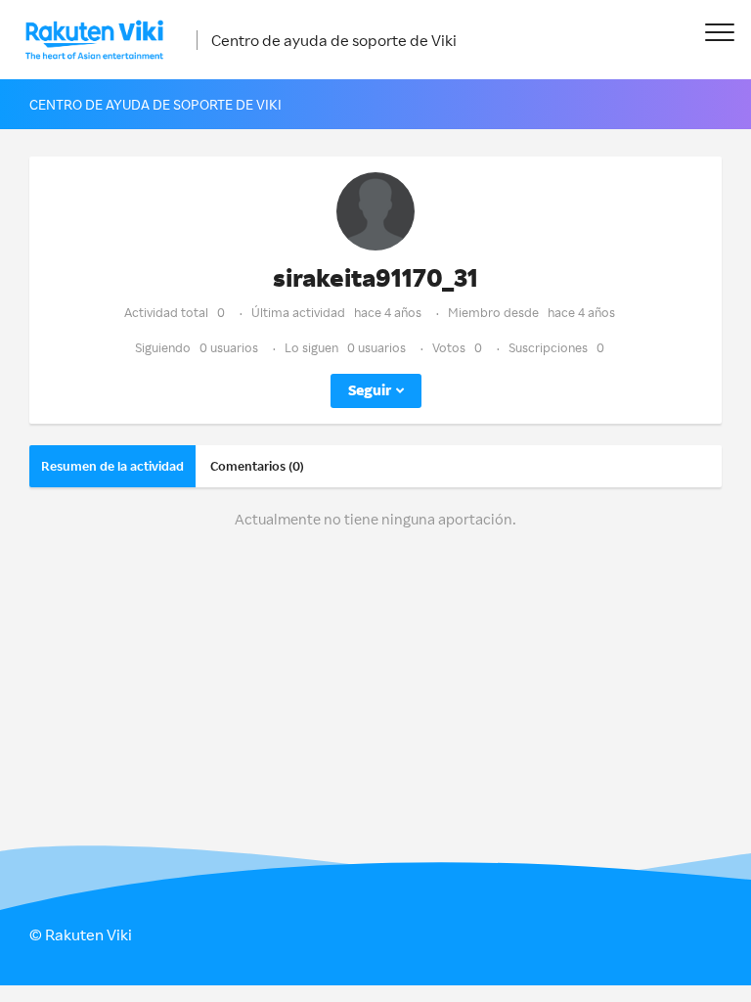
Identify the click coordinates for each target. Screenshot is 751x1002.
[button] (719, 32)
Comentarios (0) (257, 466)
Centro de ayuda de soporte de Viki (334, 40)
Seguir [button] (369, 390)
